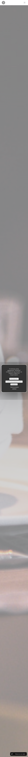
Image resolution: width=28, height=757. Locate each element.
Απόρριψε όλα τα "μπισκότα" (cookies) (14, 381)
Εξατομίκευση (14, 384)
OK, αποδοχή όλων (14, 378)
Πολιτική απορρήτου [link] (14, 387)
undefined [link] (14, 388)
